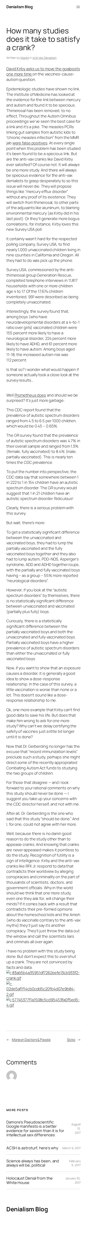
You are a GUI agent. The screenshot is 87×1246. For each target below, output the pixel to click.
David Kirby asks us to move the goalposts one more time (43, 71)
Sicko (71, 1039)
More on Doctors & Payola (31, 1039)
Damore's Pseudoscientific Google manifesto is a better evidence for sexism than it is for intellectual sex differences (35, 1128)
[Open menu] (78, 6)
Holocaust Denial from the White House (29, 1180)
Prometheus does (30, 395)
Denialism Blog (19, 6)
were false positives (30, 143)
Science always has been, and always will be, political (32, 1163)
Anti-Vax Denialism (45, 58)
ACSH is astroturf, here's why (32, 1148)
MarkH (24, 58)
